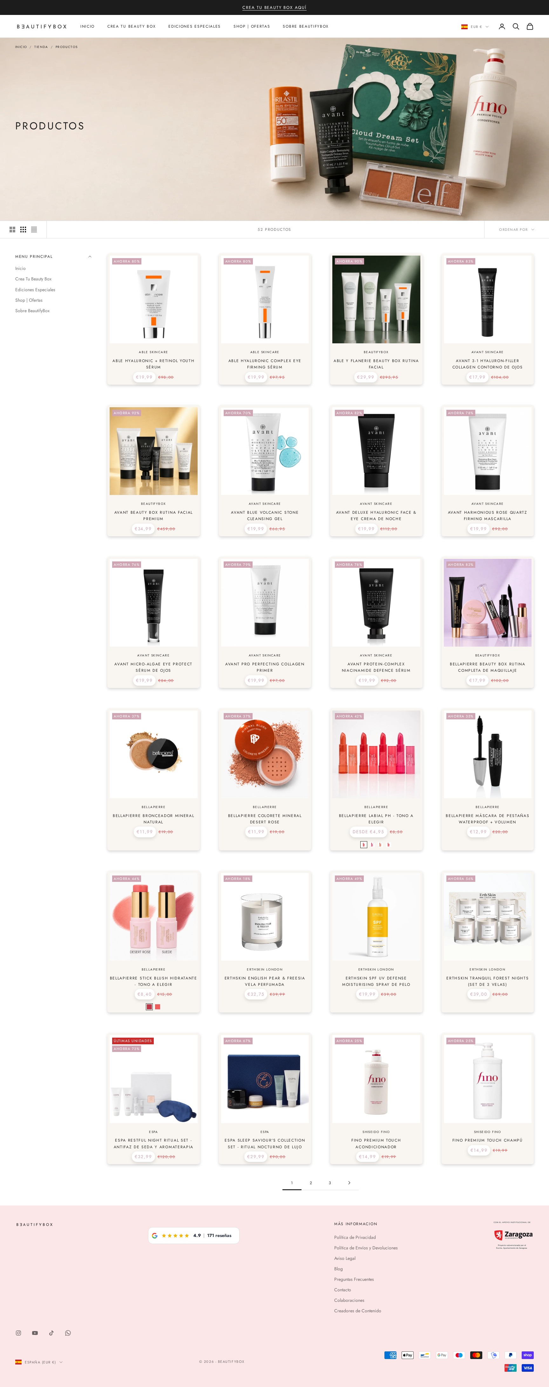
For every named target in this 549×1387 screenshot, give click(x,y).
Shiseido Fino (376, 1132)
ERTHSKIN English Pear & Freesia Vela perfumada (265, 981)
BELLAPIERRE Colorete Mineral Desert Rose (265, 819)
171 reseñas (219, 1235)
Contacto (342, 1290)
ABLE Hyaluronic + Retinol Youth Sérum (153, 364)
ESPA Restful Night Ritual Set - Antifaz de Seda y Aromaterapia (153, 1143)
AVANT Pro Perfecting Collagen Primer (265, 667)
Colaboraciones (349, 1300)
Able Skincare (153, 352)
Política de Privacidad (355, 1237)
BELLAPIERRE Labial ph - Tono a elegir (376, 819)
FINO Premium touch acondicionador (376, 1143)
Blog (338, 1269)
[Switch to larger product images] (12, 229)
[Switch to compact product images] (34, 229)
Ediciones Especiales (194, 26)
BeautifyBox (376, 352)
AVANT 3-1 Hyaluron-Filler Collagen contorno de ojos (487, 364)
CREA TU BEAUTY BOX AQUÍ (274, 7)
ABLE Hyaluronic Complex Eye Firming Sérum (265, 364)
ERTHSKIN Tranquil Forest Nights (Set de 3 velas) (487, 981)
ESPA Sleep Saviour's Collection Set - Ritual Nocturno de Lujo (265, 1143)
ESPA (153, 1132)
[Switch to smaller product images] (23, 229)
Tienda (41, 47)
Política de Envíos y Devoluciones (366, 1248)
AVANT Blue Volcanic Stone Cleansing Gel (265, 516)
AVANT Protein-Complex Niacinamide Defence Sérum (376, 667)
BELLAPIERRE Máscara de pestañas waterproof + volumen (487, 819)
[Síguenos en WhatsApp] (68, 1333)
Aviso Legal (345, 1258)
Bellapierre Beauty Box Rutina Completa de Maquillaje (487, 667)
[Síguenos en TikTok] (51, 1333)
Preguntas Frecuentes (354, 1279)
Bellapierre (154, 807)
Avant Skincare (487, 352)
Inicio (87, 26)
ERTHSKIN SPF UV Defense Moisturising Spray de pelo (376, 981)
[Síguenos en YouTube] (35, 1333)
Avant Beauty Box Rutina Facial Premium (153, 516)
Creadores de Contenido (357, 1311)
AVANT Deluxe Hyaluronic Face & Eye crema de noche (376, 516)
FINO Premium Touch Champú (487, 1140)
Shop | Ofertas (252, 26)
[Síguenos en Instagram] (18, 1333)
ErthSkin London (265, 969)
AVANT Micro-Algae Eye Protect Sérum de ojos (153, 667)
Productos (67, 47)
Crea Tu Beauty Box (131, 26)
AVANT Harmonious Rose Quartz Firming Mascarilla (487, 516)
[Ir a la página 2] (349, 1183)
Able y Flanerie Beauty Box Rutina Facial (376, 364)
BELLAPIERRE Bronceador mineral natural (153, 819)
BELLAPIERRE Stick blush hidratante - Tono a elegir (153, 981)
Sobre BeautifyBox (306, 26)
